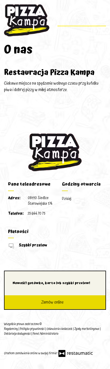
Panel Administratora (45, 333)
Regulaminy (11, 328)
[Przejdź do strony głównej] (26, 20)
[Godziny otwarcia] (93, 199)
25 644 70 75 (36, 214)
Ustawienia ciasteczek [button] (59, 328)
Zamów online (53, 302)
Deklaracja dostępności (17, 333)
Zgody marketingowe (87, 328)
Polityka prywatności (32, 328)
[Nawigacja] (101, 17)
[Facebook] (8, 343)
